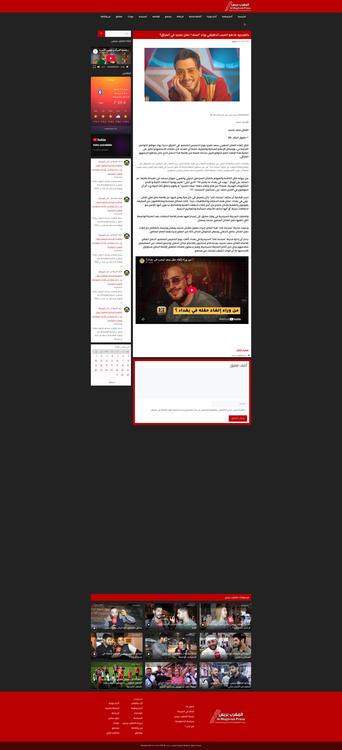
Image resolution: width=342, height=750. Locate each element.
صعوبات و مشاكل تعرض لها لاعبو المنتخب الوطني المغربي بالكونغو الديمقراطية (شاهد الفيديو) (120, 682)
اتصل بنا (190, 706)
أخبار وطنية (227, 16)
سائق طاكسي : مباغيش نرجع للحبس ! (123, 627)
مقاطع (119, 16)
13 (101, 361)
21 (96, 365)
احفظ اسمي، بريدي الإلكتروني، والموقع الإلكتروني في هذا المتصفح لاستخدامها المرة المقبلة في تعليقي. (197, 410)
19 (107, 365)
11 (112, 361)
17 (117, 365)
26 (106, 370)
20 (101, 365)
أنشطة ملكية (195, 16)
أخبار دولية (212, 16)
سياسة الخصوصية (184, 721)
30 (122, 375)
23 (122, 370)
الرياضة (180, 16)
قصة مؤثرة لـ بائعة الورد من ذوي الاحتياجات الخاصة (179, 655)
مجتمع (168, 16)
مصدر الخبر (242, 350)
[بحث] (101, 34)
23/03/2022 (135, 665)
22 (128, 370)
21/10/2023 (136, 635)
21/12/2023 (244, 606)
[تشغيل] (127, 66)
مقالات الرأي (112, 733)
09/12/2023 (190, 635)
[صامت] (98, 66)
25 (112, 370)
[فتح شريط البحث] (244, 25)
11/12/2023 (190, 606)
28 (96, 370)
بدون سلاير (113, 718)
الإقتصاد (156, 16)
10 (117, 361)
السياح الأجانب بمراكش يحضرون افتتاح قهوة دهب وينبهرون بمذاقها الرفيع (177, 684)
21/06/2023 (190, 665)
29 (128, 375)
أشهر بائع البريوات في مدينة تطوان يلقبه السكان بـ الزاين (229, 655)
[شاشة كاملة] (94, 66)
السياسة (143, 16)
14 (96, 361)
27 (101, 370)
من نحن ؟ (189, 726)
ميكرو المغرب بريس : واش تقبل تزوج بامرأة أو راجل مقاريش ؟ (228, 625)
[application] (111, 58)
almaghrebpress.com (150, 746)
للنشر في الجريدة (185, 711)
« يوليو (112, 382)
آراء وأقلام (137, 703)
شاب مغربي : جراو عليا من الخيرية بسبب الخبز (176, 625)
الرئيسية (242, 16)
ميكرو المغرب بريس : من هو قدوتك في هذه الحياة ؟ (122, 655)
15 (128, 365)
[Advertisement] (111, 486)
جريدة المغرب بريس (239, 355)
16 (123, 365)
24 (117, 370)
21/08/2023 (244, 665)
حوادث (130, 16)
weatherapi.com (111, 129)
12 (107, 361)
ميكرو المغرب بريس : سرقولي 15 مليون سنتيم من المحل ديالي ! (230, 684)
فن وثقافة (105, 16)
